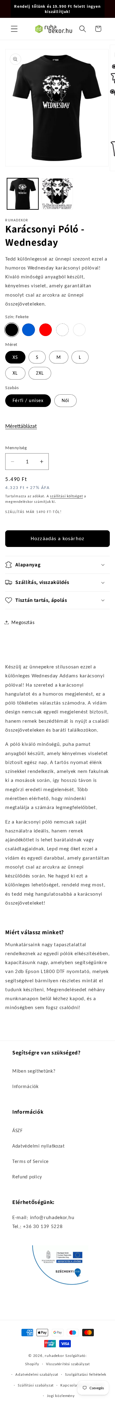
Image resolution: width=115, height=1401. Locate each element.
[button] (14, 29)
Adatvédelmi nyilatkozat (38, 1146)
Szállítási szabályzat (36, 1385)
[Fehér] (79, 329)
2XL (40, 373)
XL (15, 373)
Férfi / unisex (28, 400)
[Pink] (62, 329)
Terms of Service (30, 1161)
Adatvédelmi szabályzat (36, 1374)
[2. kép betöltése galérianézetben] (57, 194)
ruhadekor (54, 1355)
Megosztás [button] (22, 622)
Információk (25, 1086)
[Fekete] (11, 329)
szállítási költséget (66, 496)
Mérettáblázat (21, 425)
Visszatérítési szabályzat (68, 1364)
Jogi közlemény (61, 1395)
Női (65, 400)
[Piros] (45, 329)
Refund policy (27, 1177)
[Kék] (28, 329)
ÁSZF (17, 1130)
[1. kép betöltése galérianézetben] (22, 194)
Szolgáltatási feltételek (85, 1374)
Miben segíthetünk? (33, 1071)
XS (15, 357)
